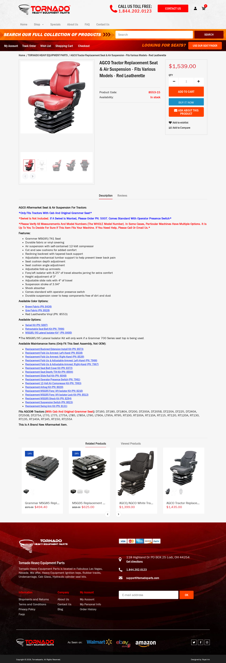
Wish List (45, 46)
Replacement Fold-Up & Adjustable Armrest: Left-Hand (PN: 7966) (61, 360)
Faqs (22, 614)
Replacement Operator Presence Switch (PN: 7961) (52, 379)
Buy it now (186, 102)
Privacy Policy (27, 609)
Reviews (122, 195)
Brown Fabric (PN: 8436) (38, 306)
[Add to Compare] (59, 453)
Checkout (84, 46)
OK (186, 595)
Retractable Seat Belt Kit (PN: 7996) (44, 329)
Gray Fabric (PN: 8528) (37, 310)
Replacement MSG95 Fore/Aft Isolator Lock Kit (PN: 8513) (57, 394)
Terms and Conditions (32, 604)
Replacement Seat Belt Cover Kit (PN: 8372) (49, 368)
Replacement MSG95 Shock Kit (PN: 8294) (48, 398)
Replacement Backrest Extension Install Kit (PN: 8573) (54, 349)
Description (106, 195)
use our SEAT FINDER (205, 45)
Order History (88, 609)
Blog (60, 609)
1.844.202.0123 (136, 569)
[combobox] (154, 35)
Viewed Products (131, 443)
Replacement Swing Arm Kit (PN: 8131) (46, 406)
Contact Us (173, 8)
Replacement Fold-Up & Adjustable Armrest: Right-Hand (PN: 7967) (62, 364)
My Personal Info (90, 604)
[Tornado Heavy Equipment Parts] (44, 13)
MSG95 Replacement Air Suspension (98, 503)
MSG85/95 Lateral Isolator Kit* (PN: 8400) (48, 332)
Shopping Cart (64, 46)
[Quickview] (59, 466)
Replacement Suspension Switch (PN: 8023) (49, 402)
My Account (11, 46)
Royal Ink (206, 659)
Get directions (134, 561)
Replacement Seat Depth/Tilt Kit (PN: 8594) (49, 371)
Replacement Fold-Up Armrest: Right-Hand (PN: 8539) (54, 356)
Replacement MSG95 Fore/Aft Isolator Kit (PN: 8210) (54, 391)
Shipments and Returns (34, 599)
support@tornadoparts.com (142, 578)
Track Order (29, 46)
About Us (63, 599)
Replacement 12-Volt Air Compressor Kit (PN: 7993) (53, 383)
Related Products (95, 443)
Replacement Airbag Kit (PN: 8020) (44, 387)
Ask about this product (188, 111)
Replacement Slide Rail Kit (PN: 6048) (46, 375)
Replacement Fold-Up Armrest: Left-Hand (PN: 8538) (54, 352)
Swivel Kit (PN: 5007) (36, 325)
